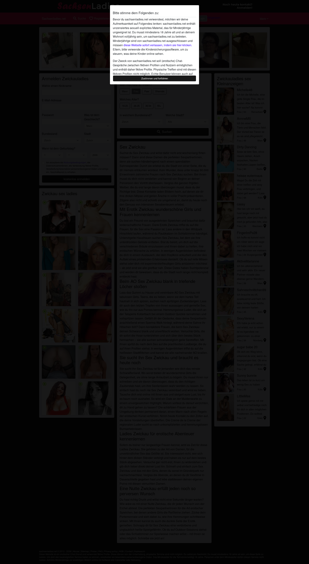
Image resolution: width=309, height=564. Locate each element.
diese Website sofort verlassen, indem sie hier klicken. (158, 45)
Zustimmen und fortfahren (154, 78)
